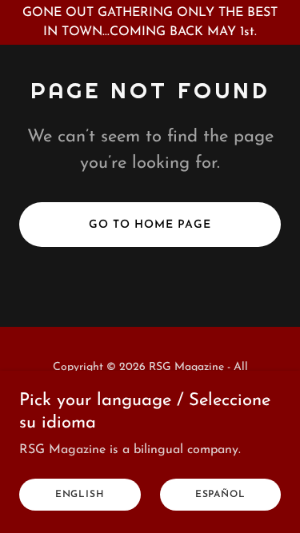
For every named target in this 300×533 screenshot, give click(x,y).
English (80, 494)
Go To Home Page (150, 225)
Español (220, 494)
